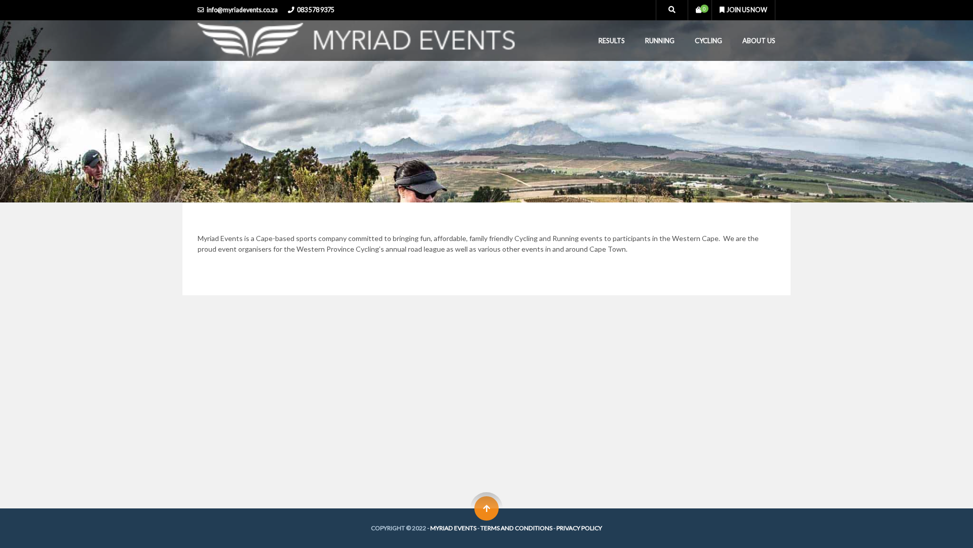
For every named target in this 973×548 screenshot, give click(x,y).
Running (660, 41)
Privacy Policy (579, 528)
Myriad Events (453, 528)
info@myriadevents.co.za (242, 10)
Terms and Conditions (516, 528)
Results (611, 41)
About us (758, 41)
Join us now (747, 10)
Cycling (708, 41)
